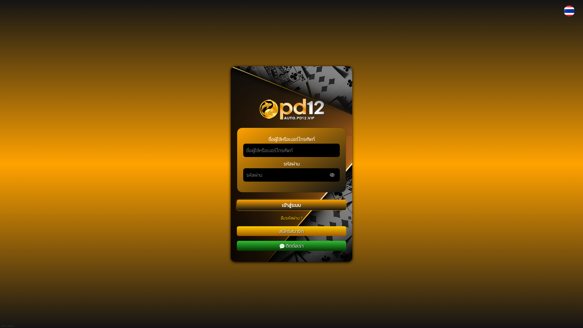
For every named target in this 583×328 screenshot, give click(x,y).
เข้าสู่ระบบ (291, 205)
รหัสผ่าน (292, 163)
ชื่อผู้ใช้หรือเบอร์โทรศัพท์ (291, 139)
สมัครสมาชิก (291, 231)
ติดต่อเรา (295, 245)
